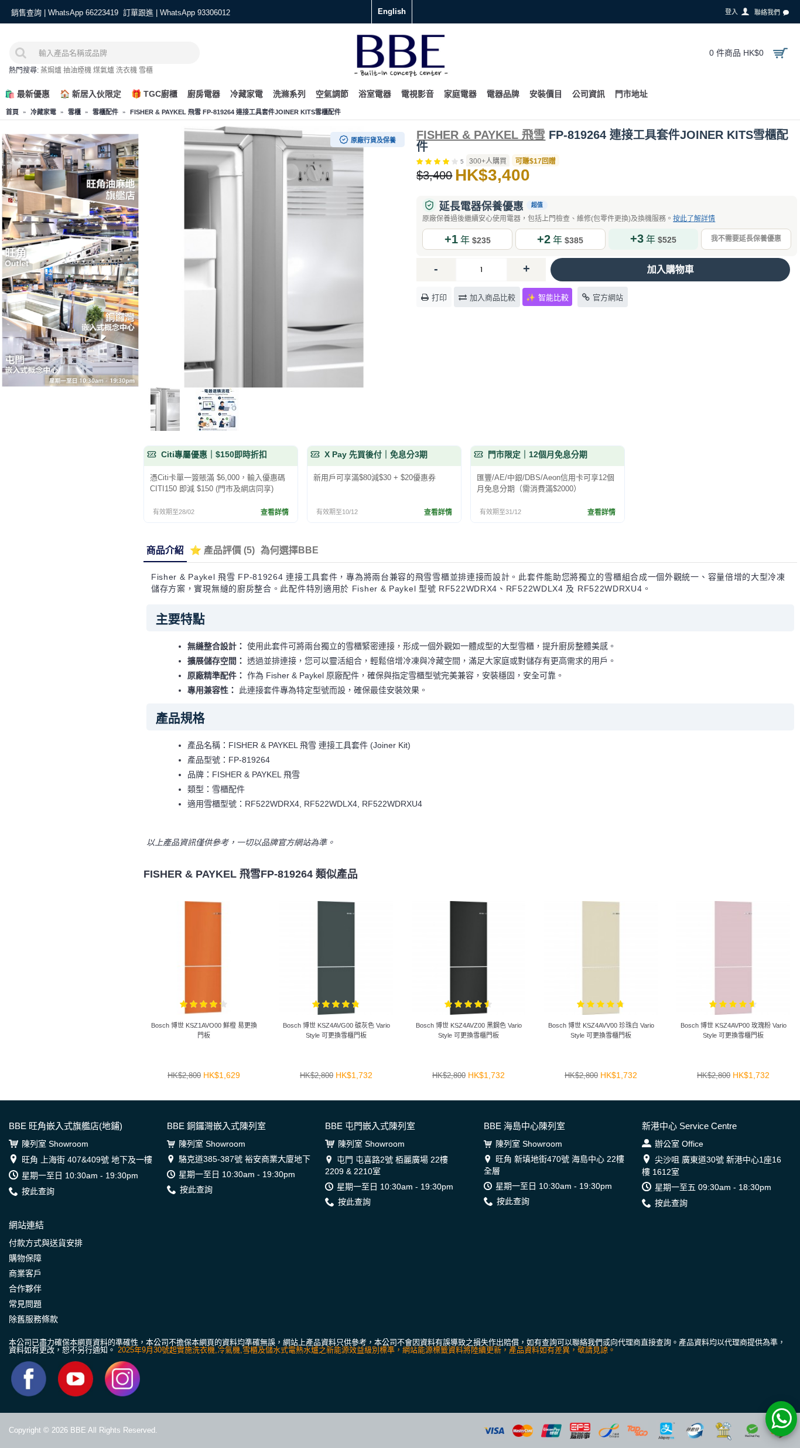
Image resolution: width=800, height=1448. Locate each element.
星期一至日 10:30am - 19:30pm (80, 1175)
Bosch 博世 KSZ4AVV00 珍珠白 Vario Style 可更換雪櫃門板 (601, 1030)
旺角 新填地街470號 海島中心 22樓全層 (554, 1164)
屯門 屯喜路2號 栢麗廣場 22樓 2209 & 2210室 (386, 1165)
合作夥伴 (25, 1288)
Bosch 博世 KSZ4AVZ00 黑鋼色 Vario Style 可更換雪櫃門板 (469, 1030)
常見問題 (25, 1303)
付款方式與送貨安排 (46, 1243)
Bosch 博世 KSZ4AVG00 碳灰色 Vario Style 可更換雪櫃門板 (336, 1030)
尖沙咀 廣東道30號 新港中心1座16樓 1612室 (711, 1166)
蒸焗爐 (50, 70)
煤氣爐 (103, 70)
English (392, 11)
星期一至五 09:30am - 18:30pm (713, 1187)
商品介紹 (165, 550)
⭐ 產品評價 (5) (222, 550)
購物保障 (25, 1258)
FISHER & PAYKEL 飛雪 (480, 134)
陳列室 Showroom (55, 1143)
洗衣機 (126, 70)
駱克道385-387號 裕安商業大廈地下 (244, 1159)
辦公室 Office (679, 1143)
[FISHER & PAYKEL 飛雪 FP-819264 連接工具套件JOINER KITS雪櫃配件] (274, 257)
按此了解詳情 (694, 219)
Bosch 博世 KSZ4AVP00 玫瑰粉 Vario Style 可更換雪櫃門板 (734, 1030)
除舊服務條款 (33, 1319)
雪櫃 (146, 70)
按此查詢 (38, 1191)
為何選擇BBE (290, 550)
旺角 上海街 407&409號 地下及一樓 (87, 1159)
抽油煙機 (77, 70)
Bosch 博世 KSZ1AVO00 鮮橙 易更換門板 (204, 1030)
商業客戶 (25, 1273)
